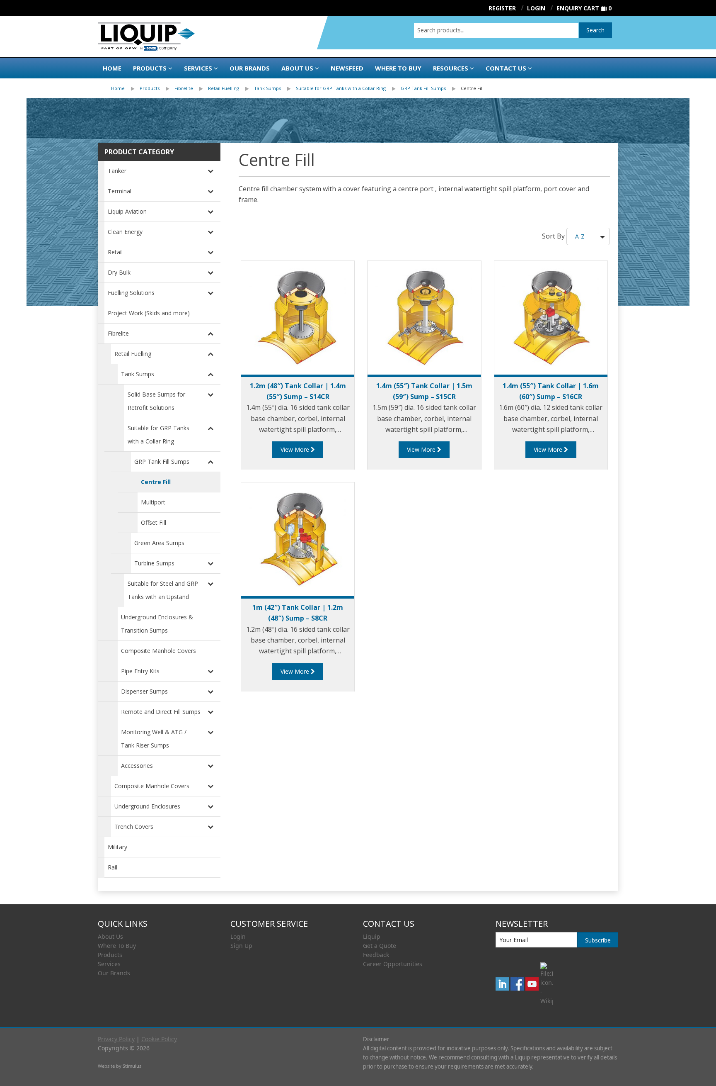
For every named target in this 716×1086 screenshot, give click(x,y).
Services (198, 68)
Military (117, 847)
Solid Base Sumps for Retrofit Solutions (156, 401)
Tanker (117, 171)
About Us (297, 68)
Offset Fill (153, 522)
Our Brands (250, 68)
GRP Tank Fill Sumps (423, 88)
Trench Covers (133, 826)
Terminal (119, 191)
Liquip (371, 936)
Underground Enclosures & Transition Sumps (157, 623)
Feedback (376, 955)
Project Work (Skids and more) (149, 313)
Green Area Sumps (159, 543)
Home (112, 68)
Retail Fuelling (223, 88)
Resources (450, 68)
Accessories (137, 765)
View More (296, 449)
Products (150, 68)
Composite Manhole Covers (158, 651)
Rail (112, 867)
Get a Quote (379, 946)
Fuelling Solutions (131, 293)
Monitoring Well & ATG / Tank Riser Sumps (153, 738)
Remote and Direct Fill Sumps (161, 712)
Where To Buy (117, 946)
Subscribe (598, 940)
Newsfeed (347, 68)
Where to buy (398, 68)
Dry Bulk (119, 272)
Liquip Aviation (127, 211)
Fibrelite (183, 88)
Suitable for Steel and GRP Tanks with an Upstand (163, 590)
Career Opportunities (392, 964)
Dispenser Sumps (144, 691)
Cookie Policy (159, 1039)
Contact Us (506, 68)
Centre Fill (472, 88)
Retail (115, 252)
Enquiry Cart (577, 8)
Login (238, 936)
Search (595, 30)
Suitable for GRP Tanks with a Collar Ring (341, 88)
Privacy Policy (116, 1039)
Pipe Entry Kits (140, 671)
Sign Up (241, 946)
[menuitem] (125, 88)
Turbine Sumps (154, 563)
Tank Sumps (267, 88)
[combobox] (496, 30)
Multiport (153, 502)
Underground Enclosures (147, 806)
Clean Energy (125, 232)
